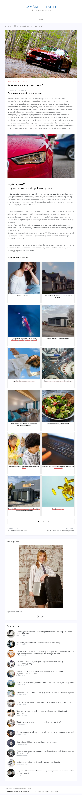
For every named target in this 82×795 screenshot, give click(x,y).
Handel (14, 81)
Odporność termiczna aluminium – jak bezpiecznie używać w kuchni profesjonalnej (45, 772)
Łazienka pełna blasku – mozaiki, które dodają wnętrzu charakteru (44, 702)
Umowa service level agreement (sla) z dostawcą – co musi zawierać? (45, 732)
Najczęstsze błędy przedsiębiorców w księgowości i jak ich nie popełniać (42, 712)
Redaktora (23, 90)
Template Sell (52, 791)
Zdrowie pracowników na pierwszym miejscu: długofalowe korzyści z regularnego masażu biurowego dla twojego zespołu (45, 652)
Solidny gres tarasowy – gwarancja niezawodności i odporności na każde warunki (44, 633)
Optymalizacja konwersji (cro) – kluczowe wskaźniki (38, 762)
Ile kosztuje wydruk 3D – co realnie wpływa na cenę (38, 643)
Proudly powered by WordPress (17, 791)
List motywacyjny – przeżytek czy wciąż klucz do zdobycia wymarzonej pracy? (41, 662)
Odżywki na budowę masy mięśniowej (60, 531)
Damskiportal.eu (41, 7)
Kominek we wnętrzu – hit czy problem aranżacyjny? (38, 722)
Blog (9, 81)
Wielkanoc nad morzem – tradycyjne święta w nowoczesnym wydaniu (45, 692)
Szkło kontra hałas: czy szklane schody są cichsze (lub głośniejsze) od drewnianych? (45, 752)
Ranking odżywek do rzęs (17, 531)
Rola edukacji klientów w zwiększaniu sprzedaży (36, 742)
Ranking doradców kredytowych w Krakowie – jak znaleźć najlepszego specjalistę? (40, 672)
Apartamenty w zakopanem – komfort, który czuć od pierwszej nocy (45, 682)
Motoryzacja (22, 81)
